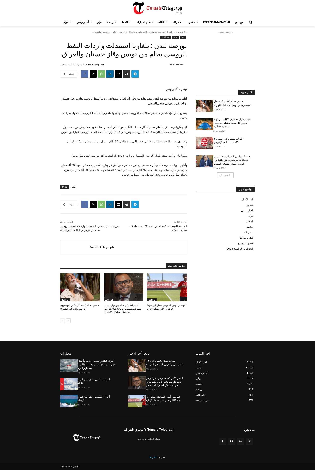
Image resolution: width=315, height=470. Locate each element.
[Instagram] (231, 441)
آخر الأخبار (170, 32)
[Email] (118, 74)
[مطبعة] (126, 74)
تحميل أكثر (224, 175)
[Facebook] (84, 74)
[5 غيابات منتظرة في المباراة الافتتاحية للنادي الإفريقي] (204, 143)
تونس (183, 37)
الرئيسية (181, 32)
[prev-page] (62, 320)
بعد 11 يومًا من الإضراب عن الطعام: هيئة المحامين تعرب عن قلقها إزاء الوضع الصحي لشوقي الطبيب (232, 160)
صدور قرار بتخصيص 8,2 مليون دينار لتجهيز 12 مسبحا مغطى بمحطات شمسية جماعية (231, 123)
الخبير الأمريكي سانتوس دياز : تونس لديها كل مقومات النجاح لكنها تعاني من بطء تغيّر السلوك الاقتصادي (122, 308)
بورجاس (142, 141)
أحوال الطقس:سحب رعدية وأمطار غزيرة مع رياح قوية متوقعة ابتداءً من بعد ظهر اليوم (97, 364)
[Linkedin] (110, 74)
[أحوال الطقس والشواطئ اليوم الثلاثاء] (69, 384)
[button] (250, 22)
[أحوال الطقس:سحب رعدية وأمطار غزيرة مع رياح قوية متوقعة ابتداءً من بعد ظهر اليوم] (69, 365)
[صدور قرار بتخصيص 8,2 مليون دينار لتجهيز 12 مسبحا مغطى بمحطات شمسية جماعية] (204, 124)
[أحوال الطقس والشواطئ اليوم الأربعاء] (69, 401)
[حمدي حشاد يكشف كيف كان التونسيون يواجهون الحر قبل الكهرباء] (80, 287)
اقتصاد (175, 37)
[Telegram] (135, 74)
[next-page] (68, 320)
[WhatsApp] (101, 74)
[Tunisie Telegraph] (74, 247)
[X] (93, 74)
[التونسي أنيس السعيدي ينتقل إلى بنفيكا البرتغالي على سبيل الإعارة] (167, 287)
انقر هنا (152, 457)
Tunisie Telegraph (94, 64)
